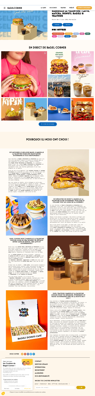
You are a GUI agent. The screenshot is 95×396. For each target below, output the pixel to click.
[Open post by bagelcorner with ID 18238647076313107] (12, 109)
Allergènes (39, 373)
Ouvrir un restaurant (84, 7)
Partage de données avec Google (11, 381)
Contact (38, 361)
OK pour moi (27, 388)
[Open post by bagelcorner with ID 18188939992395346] (24, 74)
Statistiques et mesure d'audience (11, 382)
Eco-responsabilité (42, 376)
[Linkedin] (34, 354)
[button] (3, 393)
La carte (43, 7)
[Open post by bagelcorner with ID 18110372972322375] (82, 62)
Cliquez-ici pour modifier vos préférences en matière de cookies (28, 392)
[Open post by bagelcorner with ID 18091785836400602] (82, 86)
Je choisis (17, 388)
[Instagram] (25, 354)
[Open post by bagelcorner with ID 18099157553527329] (59, 62)
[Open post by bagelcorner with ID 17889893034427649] (59, 86)
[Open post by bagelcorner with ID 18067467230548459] (36, 109)
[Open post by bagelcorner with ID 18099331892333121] (82, 109)
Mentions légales (41, 364)
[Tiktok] (22, 354)
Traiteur (63, 7)
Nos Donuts (53, 7)
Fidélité (71, 7)
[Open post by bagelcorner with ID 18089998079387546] (59, 109)
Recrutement (40, 370)
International (40, 367)
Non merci (6, 388)
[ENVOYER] (80, 387)
